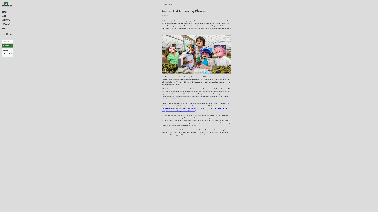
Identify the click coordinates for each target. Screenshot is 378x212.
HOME (4, 12)
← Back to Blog (167, 4)
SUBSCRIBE (7, 46)
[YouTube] (11, 34)
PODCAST (6, 24)
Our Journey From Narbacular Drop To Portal (193, 108)
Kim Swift (165, 108)
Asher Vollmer (217, 108)
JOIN (4, 29)
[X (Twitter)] (3, 34)
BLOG (4, 16)
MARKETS (6, 20)
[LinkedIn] (7, 34)
